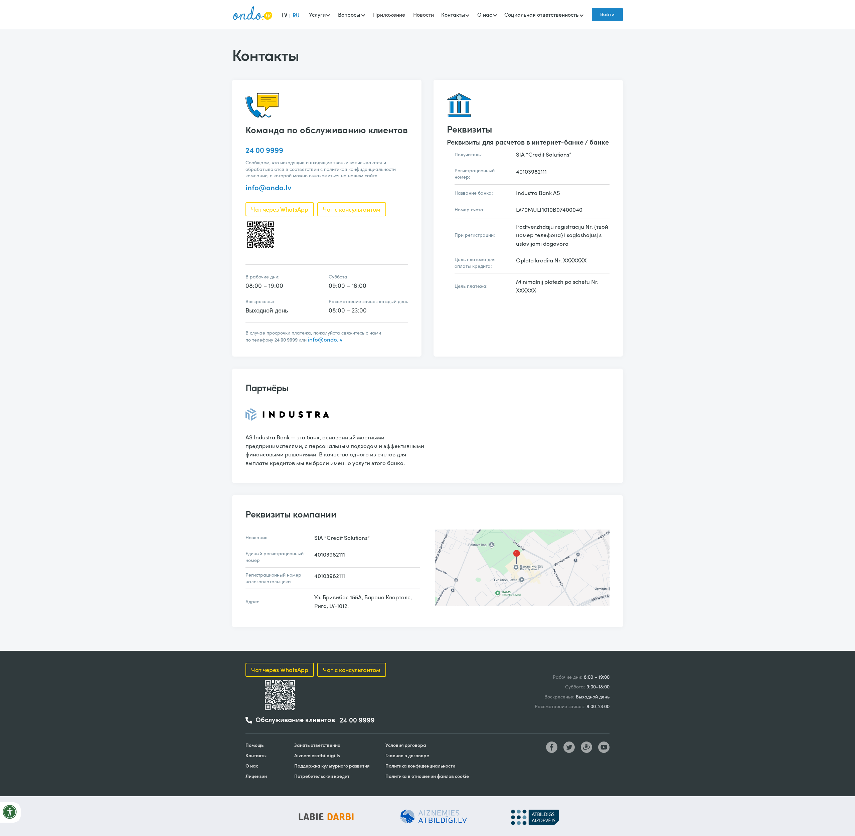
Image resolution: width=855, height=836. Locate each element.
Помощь (254, 745)
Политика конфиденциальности (420, 766)
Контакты (256, 755)
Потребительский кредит (321, 776)
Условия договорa (405, 745)
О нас (251, 766)
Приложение (389, 14)
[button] (319, 15)
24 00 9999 (264, 150)
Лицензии (256, 776)
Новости (423, 14)
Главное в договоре (407, 755)
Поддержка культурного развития (332, 766)
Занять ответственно (317, 745)
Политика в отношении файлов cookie (427, 776)
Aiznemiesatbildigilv (317, 755)
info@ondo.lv (268, 187)
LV (284, 15)
